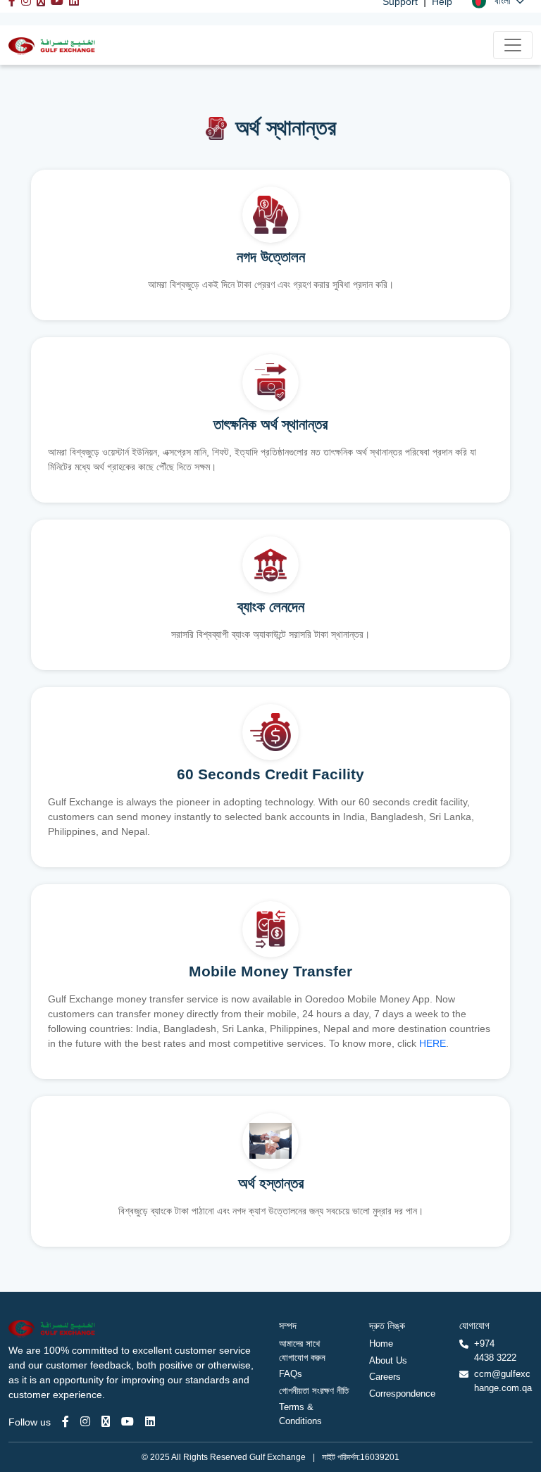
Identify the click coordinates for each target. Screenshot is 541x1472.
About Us (388, 1360)
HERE (432, 1043)
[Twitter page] (105, 1422)
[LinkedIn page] (150, 1422)
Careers (385, 1376)
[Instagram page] (85, 1422)
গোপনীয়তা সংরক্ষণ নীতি (314, 1390)
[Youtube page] (127, 1422)
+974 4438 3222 (495, 1350)
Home (381, 1343)
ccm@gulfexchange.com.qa (503, 1381)
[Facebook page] (65, 1422)
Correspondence (402, 1393)
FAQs (290, 1374)
